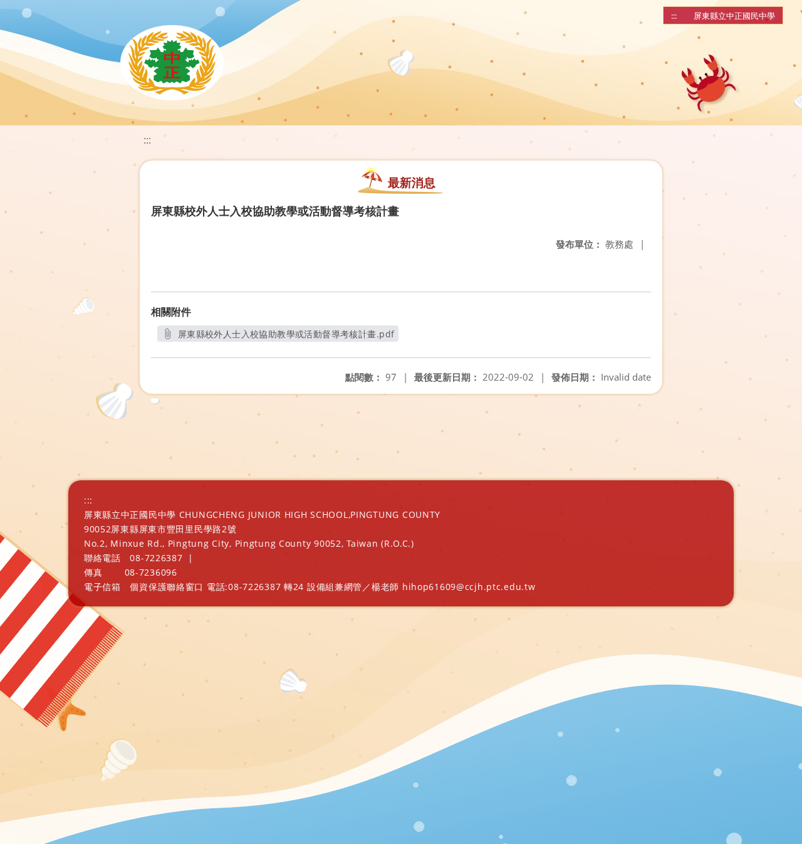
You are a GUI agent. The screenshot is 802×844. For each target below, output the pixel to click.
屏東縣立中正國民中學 (734, 15)
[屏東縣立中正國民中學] (172, 63)
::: (674, 15)
